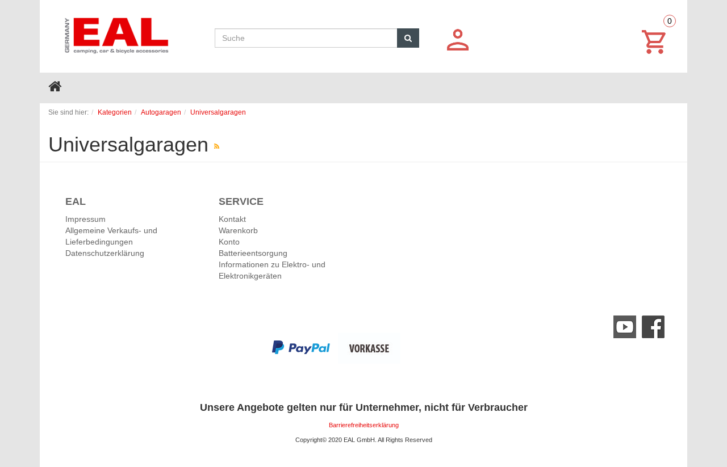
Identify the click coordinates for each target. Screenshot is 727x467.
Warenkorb (238, 230)
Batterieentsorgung (253, 253)
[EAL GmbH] (115, 32)
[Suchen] (408, 38)
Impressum (85, 219)
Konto (229, 241)
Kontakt (232, 219)
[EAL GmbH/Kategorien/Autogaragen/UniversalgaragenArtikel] (216, 146)
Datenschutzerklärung (104, 253)
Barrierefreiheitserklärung (364, 425)
